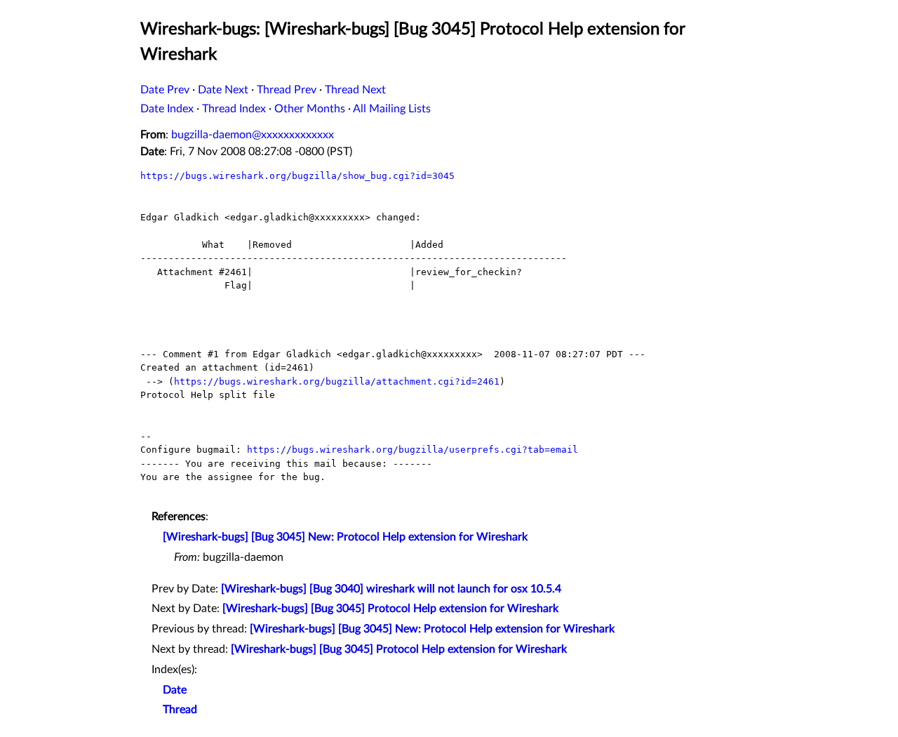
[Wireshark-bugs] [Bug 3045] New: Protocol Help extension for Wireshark (345, 537)
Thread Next (355, 89)
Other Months (309, 108)
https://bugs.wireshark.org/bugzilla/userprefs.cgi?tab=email (412, 449)
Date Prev (164, 89)
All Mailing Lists (392, 108)
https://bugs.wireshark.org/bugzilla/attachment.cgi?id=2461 (337, 381)
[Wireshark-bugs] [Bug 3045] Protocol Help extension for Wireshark (390, 608)
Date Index (167, 108)
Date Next (223, 89)
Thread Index (234, 108)
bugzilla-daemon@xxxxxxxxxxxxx (252, 134)
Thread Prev (286, 89)
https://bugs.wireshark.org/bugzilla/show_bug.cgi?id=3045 (297, 176)
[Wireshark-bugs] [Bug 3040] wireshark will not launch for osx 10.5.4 (391, 589)
